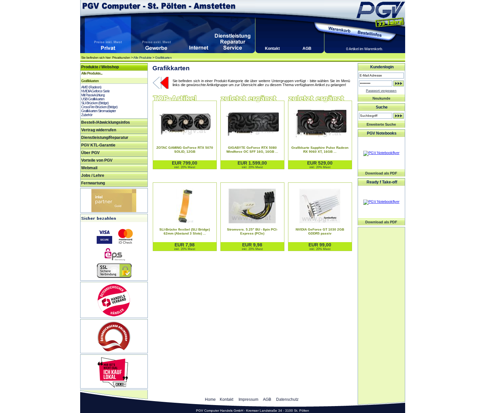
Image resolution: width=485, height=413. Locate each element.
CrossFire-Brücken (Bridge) (99, 107)
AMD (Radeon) (91, 87)
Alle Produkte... (91, 73)
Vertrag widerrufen (98, 130)
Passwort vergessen (381, 90)
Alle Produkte (142, 57)
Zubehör (86, 115)
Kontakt (272, 48)
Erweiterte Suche (381, 124)
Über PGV (90, 152)
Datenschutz (287, 399)
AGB (307, 48)
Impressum (248, 399)
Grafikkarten (163, 57)
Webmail (89, 168)
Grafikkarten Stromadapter (98, 111)
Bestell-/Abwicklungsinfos (105, 122)
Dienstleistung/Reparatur (104, 137)
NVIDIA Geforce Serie (95, 91)
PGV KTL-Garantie (98, 145)
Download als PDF (381, 173)
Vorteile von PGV (97, 160)
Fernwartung (93, 183)
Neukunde (381, 98)
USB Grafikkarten (92, 99)
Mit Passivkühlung (93, 95)
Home (210, 399)
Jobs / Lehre (92, 175)
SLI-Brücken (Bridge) (95, 103)
